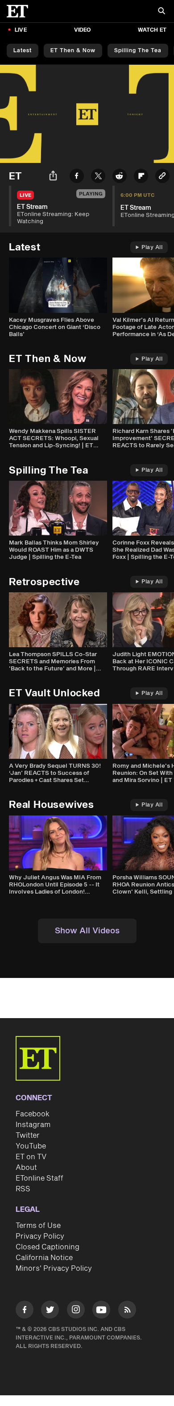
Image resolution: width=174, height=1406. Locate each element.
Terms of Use (38, 1225)
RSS (23, 1189)
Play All (151, 247)
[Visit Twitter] (50, 1311)
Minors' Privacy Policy (54, 1268)
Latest (22, 50)
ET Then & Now (72, 50)
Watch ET (152, 30)
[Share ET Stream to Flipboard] (141, 177)
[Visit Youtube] (101, 1310)
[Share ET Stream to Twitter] (98, 177)
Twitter (28, 1135)
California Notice (44, 1257)
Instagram (33, 1124)
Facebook (33, 1114)
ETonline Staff (39, 1178)
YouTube (31, 1146)
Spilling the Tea (138, 50)
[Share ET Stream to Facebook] (77, 177)
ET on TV (31, 1157)
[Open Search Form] (161, 12)
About (26, 1167)
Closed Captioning (47, 1247)
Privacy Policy (40, 1236)
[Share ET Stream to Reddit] (120, 177)
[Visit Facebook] (24, 1311)
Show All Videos (87, 931)
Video (82, 30)
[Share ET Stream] (53, 177)
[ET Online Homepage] (20, 11)
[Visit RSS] (127, 1311)
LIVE (21, 30)
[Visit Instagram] (76, 1311)
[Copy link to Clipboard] (162, 177)
